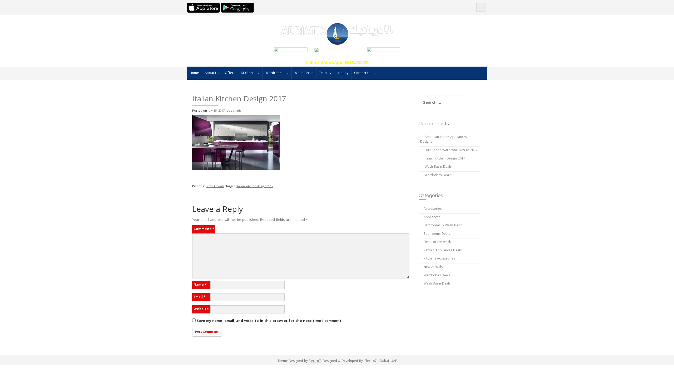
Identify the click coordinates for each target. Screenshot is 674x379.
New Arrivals (215, 186)
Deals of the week (437, 242)
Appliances (432, 217)
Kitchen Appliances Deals (443, 250)
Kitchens (248, 73)
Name (200, 285)
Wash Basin (304, 73)
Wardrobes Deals (438, 175)
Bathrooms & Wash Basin (443, 225)
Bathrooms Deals (437, 234)
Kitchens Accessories (439, 259)
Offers (230, 73)
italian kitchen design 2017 (254, 186)
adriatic (236, 110)
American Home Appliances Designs (443, 139)
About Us (212, 73)
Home (194, 73)
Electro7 (315, 361)
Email (200, 297)
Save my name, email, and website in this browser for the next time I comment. (270, 321)
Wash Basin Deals (438, 167)
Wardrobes (274, 73)
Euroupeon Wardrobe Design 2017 (451, 150)
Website (201, 309)
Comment (204, 229)
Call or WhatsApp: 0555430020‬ (337, 63)
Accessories (433, 209)
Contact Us (362, 73)
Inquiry (343, 73)
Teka (323, 73)
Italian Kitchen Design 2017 (445, 159)
